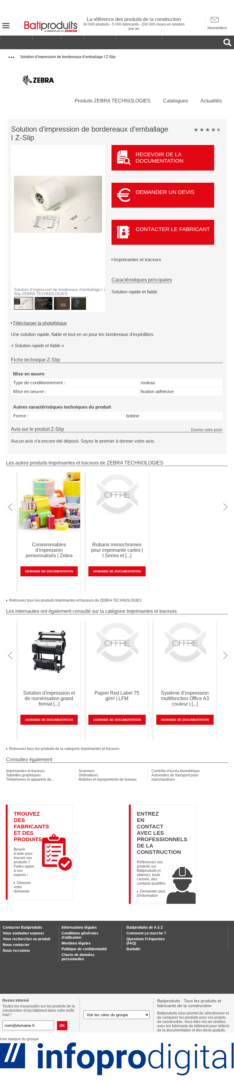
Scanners (86, 771)
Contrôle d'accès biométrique (175, 771)
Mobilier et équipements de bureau (107, 779)
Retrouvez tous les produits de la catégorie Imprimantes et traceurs (64, 749)
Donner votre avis (205, 430)
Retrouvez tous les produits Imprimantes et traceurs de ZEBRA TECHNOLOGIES (75, 600)
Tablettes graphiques (23, 775)
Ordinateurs (88, 775)
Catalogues (175, 100)
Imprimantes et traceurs (137, 259)
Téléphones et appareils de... (30, 779)
